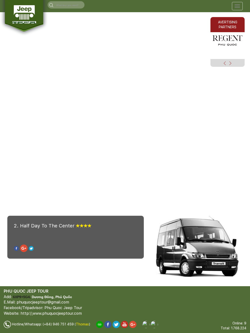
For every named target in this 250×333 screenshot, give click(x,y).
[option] (227, 40)
